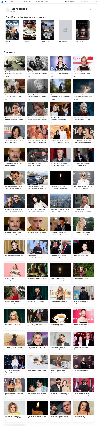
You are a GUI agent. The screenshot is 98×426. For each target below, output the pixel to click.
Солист (8, 41)
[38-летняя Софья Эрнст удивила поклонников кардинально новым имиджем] (37, 227)
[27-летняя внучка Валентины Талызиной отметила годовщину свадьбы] (83, 227)
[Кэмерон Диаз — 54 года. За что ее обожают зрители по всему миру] (37, 342)
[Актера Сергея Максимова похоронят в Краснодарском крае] (60, 182)
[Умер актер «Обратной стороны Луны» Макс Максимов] (37, 411)
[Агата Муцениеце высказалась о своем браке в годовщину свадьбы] (14, 182)
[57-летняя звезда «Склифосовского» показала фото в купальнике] (83, 205)
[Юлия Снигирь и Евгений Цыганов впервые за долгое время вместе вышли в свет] (83, 342)
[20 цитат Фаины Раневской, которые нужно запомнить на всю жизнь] (37, 90)
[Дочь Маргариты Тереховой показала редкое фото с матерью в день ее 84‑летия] (37, 113)
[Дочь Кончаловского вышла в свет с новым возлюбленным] (37, 205)
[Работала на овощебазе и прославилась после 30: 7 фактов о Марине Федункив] (14, 411)
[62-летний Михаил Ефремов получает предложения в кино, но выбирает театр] (60, 159)
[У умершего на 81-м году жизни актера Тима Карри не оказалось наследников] (60, 227)
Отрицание (79, 41)
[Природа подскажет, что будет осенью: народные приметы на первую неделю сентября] (37, 136)
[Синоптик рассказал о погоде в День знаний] (37, 319)
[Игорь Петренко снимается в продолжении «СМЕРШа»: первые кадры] (83, 296)
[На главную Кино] (5, 1)
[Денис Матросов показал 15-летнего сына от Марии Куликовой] (37, 159)
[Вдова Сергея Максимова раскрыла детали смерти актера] (60, 273)
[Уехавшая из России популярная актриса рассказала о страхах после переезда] (83, 67)
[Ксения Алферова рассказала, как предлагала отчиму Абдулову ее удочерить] (37, 67)
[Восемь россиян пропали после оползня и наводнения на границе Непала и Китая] (60, 205)
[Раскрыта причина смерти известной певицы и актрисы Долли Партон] (83, 113)
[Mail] (2, 1)
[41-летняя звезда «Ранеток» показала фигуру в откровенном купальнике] (14, 319)
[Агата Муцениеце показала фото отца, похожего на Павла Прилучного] (14, 250)
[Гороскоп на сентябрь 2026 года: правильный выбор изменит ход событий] (14, 342)
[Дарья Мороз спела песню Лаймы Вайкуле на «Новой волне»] (83, 182)
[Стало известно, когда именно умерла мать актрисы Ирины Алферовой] (14, 90)
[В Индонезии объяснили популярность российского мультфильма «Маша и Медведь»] (83, 273)
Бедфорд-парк (63, 41)
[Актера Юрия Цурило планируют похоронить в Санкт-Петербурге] (37, 273)
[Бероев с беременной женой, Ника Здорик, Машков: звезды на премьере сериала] (37, 250)
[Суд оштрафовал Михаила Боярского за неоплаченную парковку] (83, 388)
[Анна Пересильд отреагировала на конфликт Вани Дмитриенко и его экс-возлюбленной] (83, 136)
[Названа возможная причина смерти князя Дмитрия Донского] (60, 90)
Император (26, 41)
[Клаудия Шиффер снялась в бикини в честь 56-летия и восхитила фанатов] (60, 296)
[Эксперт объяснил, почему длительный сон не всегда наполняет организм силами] (60, 365)
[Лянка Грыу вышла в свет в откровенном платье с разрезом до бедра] (83, 250)
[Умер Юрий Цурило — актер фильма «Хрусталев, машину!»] (14, 227)
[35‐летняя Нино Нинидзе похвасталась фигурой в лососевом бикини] (60, 342)
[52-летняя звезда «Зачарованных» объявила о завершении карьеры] (83, 411)
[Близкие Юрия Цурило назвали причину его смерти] (14, 159)
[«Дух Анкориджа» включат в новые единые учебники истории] (60, 250)
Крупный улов (45, 41)
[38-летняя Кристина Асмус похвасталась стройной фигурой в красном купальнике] (14, 296)
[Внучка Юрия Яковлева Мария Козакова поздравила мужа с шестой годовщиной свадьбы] (14, 113)
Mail (2, 424)
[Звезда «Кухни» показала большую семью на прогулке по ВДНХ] (83, 365)
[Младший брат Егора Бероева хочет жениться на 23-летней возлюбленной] (60, 136)
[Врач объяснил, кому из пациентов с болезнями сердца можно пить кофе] (60, 319)
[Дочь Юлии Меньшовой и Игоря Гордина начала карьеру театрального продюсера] (60, 113)
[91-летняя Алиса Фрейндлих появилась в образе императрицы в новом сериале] (83, 159)
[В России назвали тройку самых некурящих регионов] (37, 365)
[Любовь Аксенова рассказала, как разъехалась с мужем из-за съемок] (83, 319)
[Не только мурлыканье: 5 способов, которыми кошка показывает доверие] (14, 273)
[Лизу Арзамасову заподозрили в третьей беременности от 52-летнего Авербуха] (60, 388)
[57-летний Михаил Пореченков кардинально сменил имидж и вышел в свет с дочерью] (37, 388)
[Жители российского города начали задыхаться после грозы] (83, 90)
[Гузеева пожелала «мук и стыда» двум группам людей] (14, 136)
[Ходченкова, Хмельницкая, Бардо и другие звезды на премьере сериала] (14, 365)
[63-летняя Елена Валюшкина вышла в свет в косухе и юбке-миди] (37, 296)
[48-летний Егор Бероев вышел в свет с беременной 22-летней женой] (14, 205)
